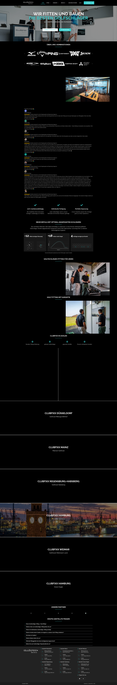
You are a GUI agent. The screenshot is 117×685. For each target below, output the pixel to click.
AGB (94, 683)
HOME (43, 2)
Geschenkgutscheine (72, 2)
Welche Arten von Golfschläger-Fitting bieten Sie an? (38, 626)
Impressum (86, 683)
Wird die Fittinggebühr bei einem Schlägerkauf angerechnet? (40, 641)
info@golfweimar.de (85, 659)
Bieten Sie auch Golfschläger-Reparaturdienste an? (38, 643)
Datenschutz (90, 683)
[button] (24, 53)
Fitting (47, 2)
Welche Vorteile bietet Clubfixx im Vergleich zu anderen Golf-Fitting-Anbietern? (45, 632)
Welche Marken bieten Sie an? (33, 638)
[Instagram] (83, 678)
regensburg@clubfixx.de (49, 672)
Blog (80, 2)
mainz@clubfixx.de (66, 659)
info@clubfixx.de (47, 659)
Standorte (55, 2)
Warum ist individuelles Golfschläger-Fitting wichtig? (38, 629)
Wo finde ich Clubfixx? (31, 635)
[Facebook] (79, 678)
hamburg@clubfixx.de (67, 672)
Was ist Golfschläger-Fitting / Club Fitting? (36, 623)
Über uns (63, 2)
